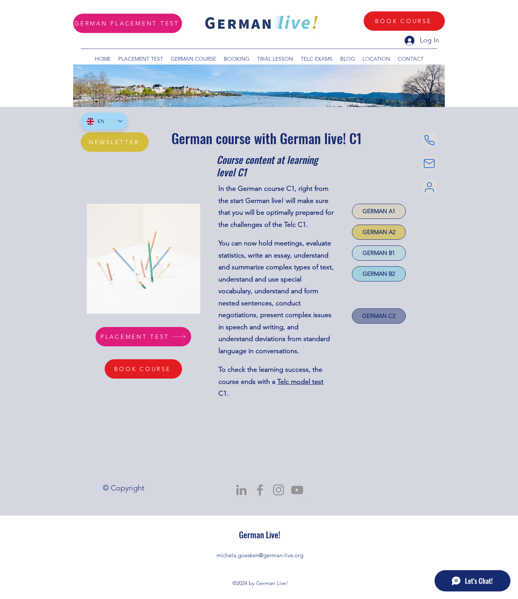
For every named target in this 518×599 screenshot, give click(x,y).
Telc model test (300, 381)
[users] (429, 187)
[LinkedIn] (241, 490)
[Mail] (429, 163)
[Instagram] (278, 490)
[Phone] (429, 140)
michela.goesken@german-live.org (260, 555)
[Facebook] (260, 490)
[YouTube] (297, 490)
